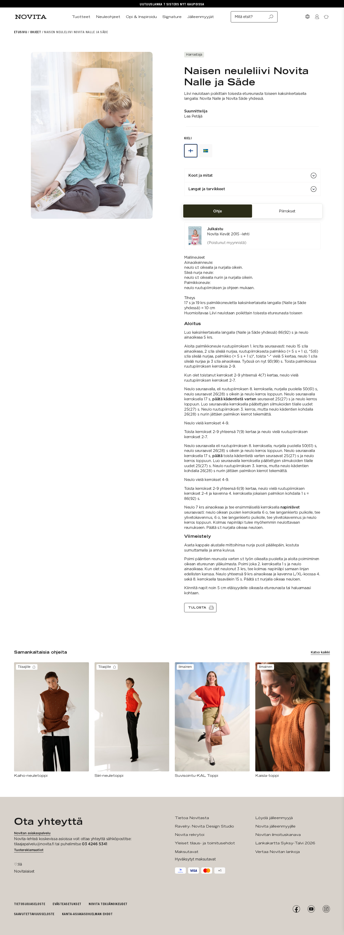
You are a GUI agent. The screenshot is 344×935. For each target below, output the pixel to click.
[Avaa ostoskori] (326, 17)
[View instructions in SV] (205, 150)
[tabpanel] (252, 417)
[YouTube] (311, 909)
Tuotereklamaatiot (29, 850)
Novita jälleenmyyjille (275, 826)
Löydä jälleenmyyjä (274, 818)
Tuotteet (81, 16)
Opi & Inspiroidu (141, 16)
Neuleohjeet (108, 16)
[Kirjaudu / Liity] (317, 17)
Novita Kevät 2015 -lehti (228, 234)
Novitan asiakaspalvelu (32, 833)
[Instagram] (326, 909)
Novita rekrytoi (189, 834)
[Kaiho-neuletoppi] (51, 720)
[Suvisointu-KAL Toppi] (212, 720)
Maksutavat (186, 851)
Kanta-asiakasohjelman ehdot (87, 914)
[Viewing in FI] (190, 150)
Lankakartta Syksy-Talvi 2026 (285, 843)
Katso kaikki (320, 652)
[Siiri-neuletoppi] (132, 720)
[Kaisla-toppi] (292, 720)
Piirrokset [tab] (287, 211)
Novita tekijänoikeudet (108, 904)
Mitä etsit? (244, 16)
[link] (252, 235)
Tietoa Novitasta (192, 818)
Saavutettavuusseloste (34, 914)
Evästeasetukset (67, 904)
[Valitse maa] (307, 17)
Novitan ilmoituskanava (278, 834)
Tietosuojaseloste (29, 904)
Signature (172, 16)
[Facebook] (296, 909)
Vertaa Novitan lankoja (277, 851)
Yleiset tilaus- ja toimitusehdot (205, 843)
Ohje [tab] (217, 211)
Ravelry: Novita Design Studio (204, 826)
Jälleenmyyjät (200, 16)
